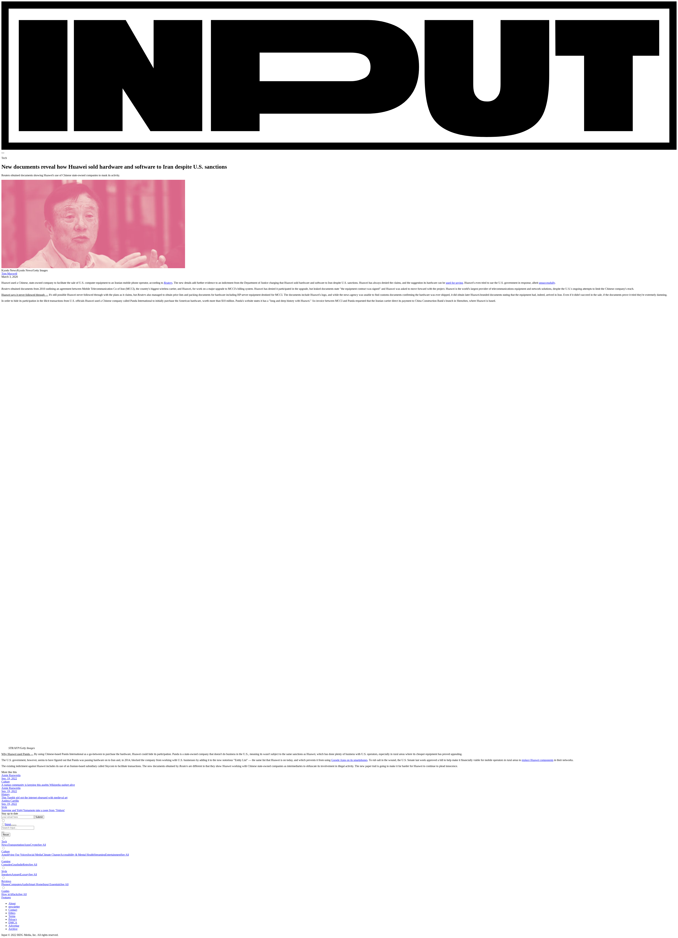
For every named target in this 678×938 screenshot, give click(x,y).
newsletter (14, 906)
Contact (12, 909)
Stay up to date (9, 813)
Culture (5, 851)
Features (6, 897)
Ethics (11, 912)
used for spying (454, 282)
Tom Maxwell (9, 273)
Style (4, 871)
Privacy (12, 919)
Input (8, 824)
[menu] (2, 152)
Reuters (168, 282)
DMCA (12, 922)
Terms (11, 916)
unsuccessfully (547, 282)
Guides (5, 891)
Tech (4, 841)
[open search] (12, 825)
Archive (12, 928)
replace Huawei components (537, 760)
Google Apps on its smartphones (349, 760)
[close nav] (15, 825)
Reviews (6, 881)
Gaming (5, 861)
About (12, 903)
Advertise (13, 925)
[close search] (2, 832)
